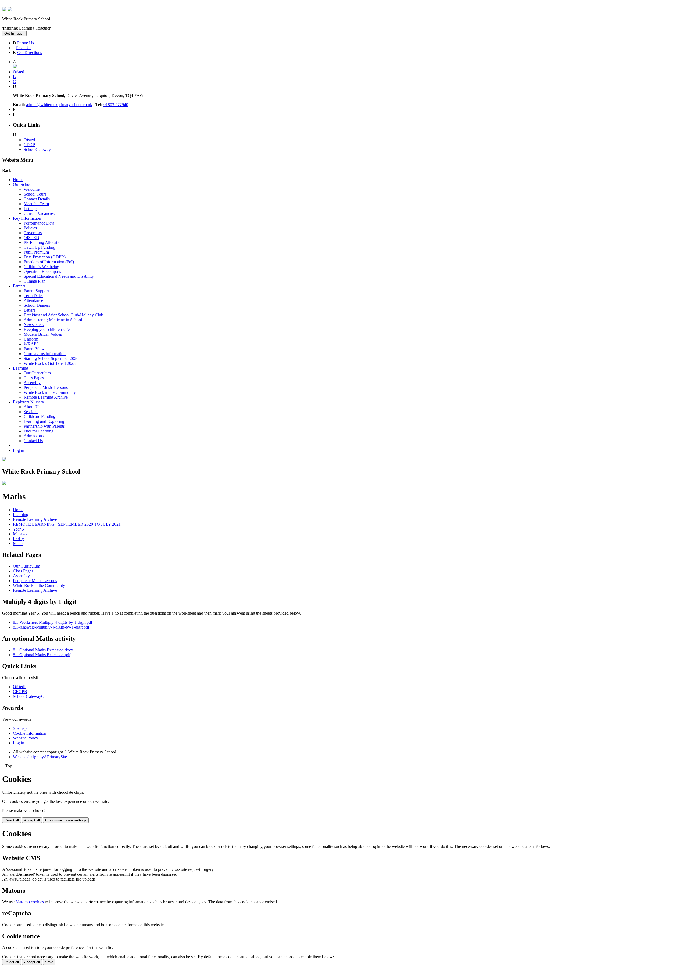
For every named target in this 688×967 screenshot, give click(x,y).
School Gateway (28, 696)
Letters (29, 310)
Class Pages (34, 378)
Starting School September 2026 (51, 358)
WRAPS (31, 344)
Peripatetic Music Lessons (46, 387)
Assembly (32, 382)
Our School (23, 184)
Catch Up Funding (39, 247)
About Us (32, 407)
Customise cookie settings (66, 820)
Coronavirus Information (45, 353)
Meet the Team (36, 203)
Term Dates (33, 295)
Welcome (32, 189)
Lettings (30, 208)
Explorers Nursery (28, 402)
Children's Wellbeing (41, 266)
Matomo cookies (30, 902)
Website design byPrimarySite (40, 757)
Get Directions (29, 52)
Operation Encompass (42, 271)
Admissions (34, 436)
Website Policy (25, 738)
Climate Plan (34, 281)
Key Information (27, 218)
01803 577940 (115, 104)
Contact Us (33, 440)
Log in (18, 450)
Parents (19, 286)
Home (18, 179)
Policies (30, 228)
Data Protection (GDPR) (45, 257)
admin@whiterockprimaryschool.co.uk (59, 104)
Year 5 (18, 529)
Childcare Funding (39, 416)
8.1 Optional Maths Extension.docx (43, 650)
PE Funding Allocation (43, 242)
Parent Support (36, 290)
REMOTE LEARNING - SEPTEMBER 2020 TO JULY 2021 (67, 524)
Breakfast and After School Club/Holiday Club (63, 315)
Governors (33, 232)
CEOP (29, 144)
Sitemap (20, 728)
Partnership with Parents (44, 426)
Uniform (31, 339)
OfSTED (31, 237)
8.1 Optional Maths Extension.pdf (41, 654)
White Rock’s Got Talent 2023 (50, 363)
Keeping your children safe (47, 329)
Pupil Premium (36, 252)
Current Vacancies (39, 213)
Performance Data (39, 223)
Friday (18, 538)
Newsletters (34, 324)
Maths (18, 543)
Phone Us (25, 43)
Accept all (32, 820)
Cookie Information (29, 733)
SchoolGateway (37, 149)
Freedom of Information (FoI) (49, 261)
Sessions (31, 411)
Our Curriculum (37, 373)
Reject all (11, 820)
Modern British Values (43, 334)
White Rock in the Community (50, 392)
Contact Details (37, 199)
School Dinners (37, 305)
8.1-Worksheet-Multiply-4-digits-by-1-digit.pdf (52, 622)
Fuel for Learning (38, 431)
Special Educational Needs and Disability (59, 276)
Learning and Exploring (44, 421)
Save (49, 962)
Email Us (23, 47)
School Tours (35, 194)
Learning (20, 368)
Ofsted (29, 140)
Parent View (34, 349)
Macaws (20, 534)
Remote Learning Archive (46, 397)
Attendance (33, 300)
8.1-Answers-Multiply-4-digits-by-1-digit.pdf (51, 627)
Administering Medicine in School (53, 319)
